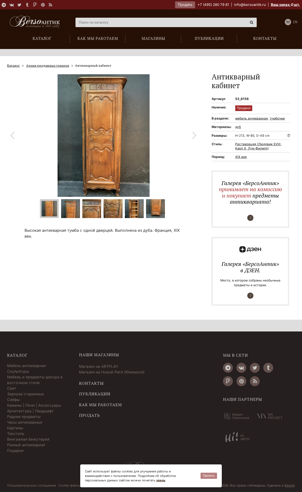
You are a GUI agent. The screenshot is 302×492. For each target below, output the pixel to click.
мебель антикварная (251, 118)
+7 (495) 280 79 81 (213, 4)
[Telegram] (4, 4)
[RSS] (50, 4)
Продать (185, 4)
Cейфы (13, 399)
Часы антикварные (24, 422)
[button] (194, 135)
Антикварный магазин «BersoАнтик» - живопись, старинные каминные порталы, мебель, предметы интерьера (36, 22)
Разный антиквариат (26, 444)
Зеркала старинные (25, 394)
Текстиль (15, 433)
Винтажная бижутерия (28, 439)
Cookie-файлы (69, 485)
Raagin (290, 485)
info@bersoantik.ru (250, 4)
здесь (160, 480)
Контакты (91, 383)
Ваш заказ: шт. (285, 4)
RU (288, 22)
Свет (11, 388)
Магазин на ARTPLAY (98, 366)
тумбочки (277, 118)
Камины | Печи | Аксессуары (34, 405)
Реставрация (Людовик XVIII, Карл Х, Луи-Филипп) (258, 146)
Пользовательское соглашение (31, 485)
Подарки (15, 450)
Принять (209, 475)
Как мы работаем (100, 405)
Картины (15, 428)
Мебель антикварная (26, 365)
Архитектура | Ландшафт (30, 411)
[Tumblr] (27, 4)
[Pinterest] (42, 4)
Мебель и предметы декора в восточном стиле (35, 380)
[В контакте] (11, 4)
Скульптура (18, 371)
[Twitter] (19, 4)
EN (295, 22)
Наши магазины (99, 355)
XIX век (241, 157)
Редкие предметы (24, 416)
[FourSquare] (35, 4)
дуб (238, 127)
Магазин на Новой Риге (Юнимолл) (112, 372)
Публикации (94, 394)
